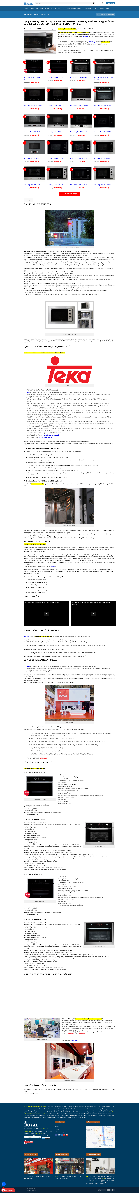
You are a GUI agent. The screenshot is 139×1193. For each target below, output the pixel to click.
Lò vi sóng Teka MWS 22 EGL (79, 132)
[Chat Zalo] (4, 1184)
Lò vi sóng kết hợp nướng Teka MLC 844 (103, 78)
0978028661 (28, 1131)
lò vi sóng (91, 42)
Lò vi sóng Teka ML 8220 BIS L (33, 105)
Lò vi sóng (36, 14)
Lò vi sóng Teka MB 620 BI (55, 185)
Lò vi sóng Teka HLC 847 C (55, 77)
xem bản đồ (39, 1133)
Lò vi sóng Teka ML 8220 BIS (32, 158)
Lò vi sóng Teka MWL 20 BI (78, 158)
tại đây (53, 566)
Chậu (59, 8)
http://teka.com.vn (45, 437)
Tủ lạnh (102, 8)
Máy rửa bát (39, 8)
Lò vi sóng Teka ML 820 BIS (78, 185)
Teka (28, 392)
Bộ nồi (68, 8)
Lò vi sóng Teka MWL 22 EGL (32, 132)
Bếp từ (26, 8)
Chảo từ (73, 8)
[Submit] (93, 3)
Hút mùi (32, 8)
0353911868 (44, 1129)
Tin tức (107, 8)
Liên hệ (57, 1129)
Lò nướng (53, 8)
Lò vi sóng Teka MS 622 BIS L (79, 105)
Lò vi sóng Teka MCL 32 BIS (78, 77)
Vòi (63, 8)
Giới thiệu (57, 1127)
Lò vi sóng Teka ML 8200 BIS (102, 132)
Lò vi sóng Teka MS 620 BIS (102, 158)
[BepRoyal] (28, 3)
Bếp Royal (85, 36)
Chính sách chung (59, 1132)
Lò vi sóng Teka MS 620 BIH (102, 185)
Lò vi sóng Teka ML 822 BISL (55, 105)
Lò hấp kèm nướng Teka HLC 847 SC (34, 78)
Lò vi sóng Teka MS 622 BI (55, 132)
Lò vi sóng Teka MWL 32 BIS (102, 105)
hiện (31, 200)
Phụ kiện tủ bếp (87, 8)
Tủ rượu (95, 8)
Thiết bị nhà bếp (28, 14)
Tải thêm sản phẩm (69, 193)
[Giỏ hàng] (103, 3)
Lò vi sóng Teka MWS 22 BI (32, 185)
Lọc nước (46, 8)
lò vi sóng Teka (31, 29)
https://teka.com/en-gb (51, 435)
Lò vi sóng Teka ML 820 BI (55, 158)
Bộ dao (79, 8)
